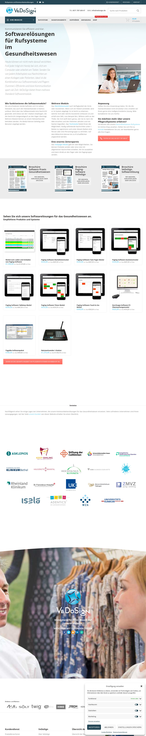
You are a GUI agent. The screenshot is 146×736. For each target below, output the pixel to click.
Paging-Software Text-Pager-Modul (90, 260)
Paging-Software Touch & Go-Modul (88, 306)
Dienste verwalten (94, 721)
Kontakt (101, 129)
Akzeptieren (94, 727)
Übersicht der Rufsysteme (82, 734)
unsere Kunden (35, 414)
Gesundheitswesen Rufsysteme (128, 124)
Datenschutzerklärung (120, 732)
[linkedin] (43, 2)
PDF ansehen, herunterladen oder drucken (39, 178)
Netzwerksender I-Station (51, 350)
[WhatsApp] (81, 632)
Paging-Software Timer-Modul (53, 305)
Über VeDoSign (44, 734)
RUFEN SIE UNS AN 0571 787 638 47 (115, 138)
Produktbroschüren (12, 734)
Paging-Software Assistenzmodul (125, 260)
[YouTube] (40, 2)
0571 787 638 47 (79, 10)
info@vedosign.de (99, 10)
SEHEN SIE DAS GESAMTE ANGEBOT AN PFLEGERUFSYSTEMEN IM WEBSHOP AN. (33, 362)
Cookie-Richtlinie (106, 732)
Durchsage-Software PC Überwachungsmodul (121, 306)
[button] (141, 686)
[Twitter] (68, 632)
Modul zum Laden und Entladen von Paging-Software (18, 261)
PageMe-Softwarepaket (15, 350)
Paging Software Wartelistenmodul (55, 260)
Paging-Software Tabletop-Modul (18, 305)
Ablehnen (108, 727)
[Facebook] (37, 2)
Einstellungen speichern (129, 727)
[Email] (73, 632)
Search (138, 10)
